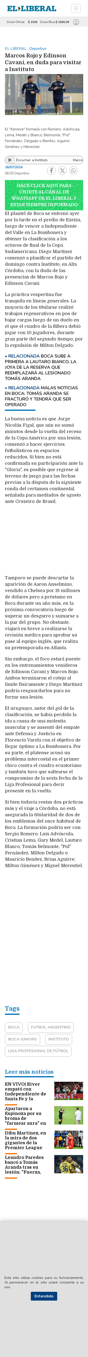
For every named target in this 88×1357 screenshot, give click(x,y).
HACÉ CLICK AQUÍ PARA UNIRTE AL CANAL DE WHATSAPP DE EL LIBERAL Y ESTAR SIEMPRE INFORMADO (44, 195)
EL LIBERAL (16, 48)
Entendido (44, 1296)
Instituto (58, 1039)
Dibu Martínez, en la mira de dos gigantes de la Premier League (25, 1140)
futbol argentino (51, 1027)
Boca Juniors (22, 1039)
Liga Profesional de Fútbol (38, 1051)
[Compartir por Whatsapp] (73, 170)
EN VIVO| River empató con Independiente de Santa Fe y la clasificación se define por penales (26, 1096)
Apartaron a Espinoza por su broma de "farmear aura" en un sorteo (25, 1118)
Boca (14, 1027)
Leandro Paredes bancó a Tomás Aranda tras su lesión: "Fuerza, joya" (24, 1167)
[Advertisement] (44, 542)
